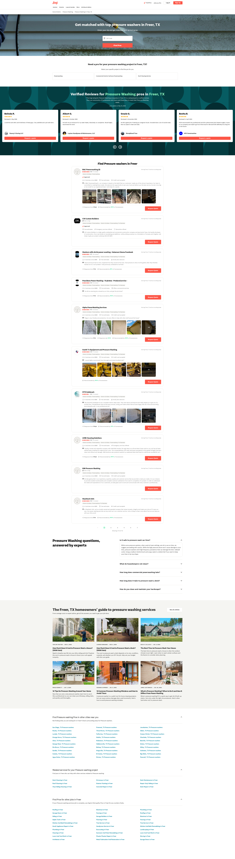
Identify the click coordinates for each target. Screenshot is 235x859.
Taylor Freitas (58, 644)
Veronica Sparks (102, 687)
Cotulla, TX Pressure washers (62, 754)
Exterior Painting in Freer (104, 783)
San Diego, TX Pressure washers (63, 727)
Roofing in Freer (58, 810)
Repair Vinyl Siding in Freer (149, 783)
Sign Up (178, 3)
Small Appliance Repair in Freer (63, 826)
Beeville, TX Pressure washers (150, 741)
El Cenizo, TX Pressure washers (106, 754)
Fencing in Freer (101, 813)
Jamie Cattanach (146, 687)
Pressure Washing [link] (68, 12)
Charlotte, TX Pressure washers (150, 737)
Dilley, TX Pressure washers (149, 747)
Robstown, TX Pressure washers (107, 741)
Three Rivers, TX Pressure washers (107, 731)
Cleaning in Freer (58, 833)
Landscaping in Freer (147, 830)
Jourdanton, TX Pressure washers (151, 727)
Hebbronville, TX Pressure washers (107, 744)
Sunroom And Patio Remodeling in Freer (109, 833)
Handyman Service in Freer (105, 826)
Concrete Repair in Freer (104, 787)
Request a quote (30, 138)
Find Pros (117, 45)
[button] (89, 196)
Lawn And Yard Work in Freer (62, 836)
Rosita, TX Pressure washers (62, 731)
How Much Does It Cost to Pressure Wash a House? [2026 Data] (73, 649)
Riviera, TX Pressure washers (106, 757)
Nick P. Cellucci (146, 644)
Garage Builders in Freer (104, 816)
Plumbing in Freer (58, 830)
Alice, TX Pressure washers (61, 741)
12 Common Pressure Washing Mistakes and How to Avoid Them (117, 692)
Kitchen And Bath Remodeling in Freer (65, 823)
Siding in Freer (57, 816)
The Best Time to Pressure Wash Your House (158, 648)
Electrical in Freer (102, 810)
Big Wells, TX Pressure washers (150, 754)
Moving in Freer (145, 836)
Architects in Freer (59, 839)
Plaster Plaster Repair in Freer (106, 836)
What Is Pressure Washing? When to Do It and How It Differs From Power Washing (161, 692)
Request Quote (153, 208)
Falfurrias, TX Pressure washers (107, 734)
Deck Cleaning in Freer (60, 780)
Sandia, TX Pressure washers (62, 751)
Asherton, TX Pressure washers (150, 751)
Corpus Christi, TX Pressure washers (152, 734)
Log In (168, 3)
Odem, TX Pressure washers (149, 731)
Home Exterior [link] (57, 12)
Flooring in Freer (101, 820)
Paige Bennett (57, 687)
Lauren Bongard (102, 644)
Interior (55, 7)
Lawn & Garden (70, 7)
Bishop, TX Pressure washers (105, 747)
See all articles (174, 610)
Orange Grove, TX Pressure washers (64, 737)
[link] (6, 133)
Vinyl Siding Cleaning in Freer (62, 787)
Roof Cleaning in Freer (60, 783)
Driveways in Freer (102, 780)
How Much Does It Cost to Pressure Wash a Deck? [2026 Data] (116, 649)
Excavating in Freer (102, 830)
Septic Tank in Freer (59, 820)
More (78, 7)
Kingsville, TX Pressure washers (107, 751)
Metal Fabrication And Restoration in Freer (110, 839)
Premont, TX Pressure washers (106, 727)
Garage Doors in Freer (60, 813)
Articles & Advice (86, 7)
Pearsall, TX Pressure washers (150, 757)
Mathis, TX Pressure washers (105, 737)
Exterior (61, 7)
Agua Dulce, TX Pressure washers (64, 757)
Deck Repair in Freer (146, 787)
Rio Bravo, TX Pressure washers (63, 747)
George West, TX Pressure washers (64, 744)
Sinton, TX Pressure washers (149, 744)
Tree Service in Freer (103, 823)
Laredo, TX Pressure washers (62, 734)
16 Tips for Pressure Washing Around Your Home (72, 691)
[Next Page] (137, 528)
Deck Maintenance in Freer (149, 780)
